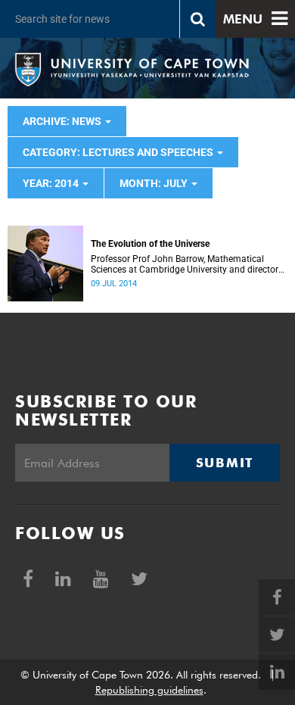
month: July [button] (155, 183)
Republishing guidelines (149, 690)
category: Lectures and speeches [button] (119, 152)
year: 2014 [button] (52, 183)
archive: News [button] (63, 121)
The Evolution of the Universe (150, 244)
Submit (224, 462)
